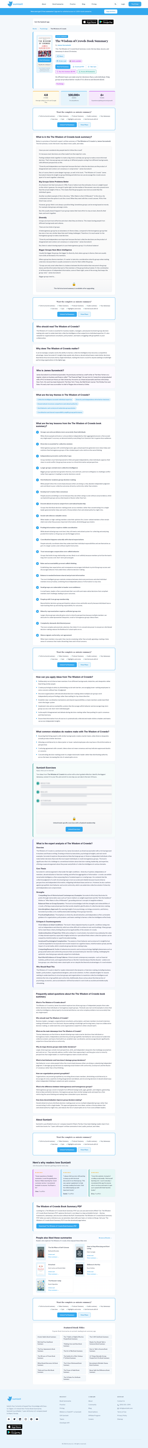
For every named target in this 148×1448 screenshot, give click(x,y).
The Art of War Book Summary (73, 1351)
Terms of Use (121, 1412)
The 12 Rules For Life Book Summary (72, 1378)
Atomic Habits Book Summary (47, 1337)
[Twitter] (14, 1419)
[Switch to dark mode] (115, 4)
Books (35, 29)
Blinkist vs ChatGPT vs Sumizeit (70, 1412)
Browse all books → (105, 1238)
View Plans (84, 125)
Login (123, 4)
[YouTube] (37, 1419)
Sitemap (120, 1419)
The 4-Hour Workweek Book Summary (73, 1364)
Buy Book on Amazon (45, 64)
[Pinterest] (31, 1419)
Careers (91, 1419)
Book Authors (93, 1412)
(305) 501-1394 (124, 1404)
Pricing (94, 4)
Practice (73, 4)
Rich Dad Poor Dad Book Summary (45, 1343)
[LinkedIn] (20, 1419)
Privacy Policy (122, 1415)
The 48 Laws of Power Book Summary (46, 1357)
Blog (83, 4)
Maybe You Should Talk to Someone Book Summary (98, 1343)
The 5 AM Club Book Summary (99, 1337)
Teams (62, 1419)
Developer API (65, 1423)
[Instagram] (26, 1419)
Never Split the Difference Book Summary (100, 1371)
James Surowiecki (64, 45)
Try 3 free (134, 4)
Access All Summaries (88, 71)
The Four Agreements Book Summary (46, 1350)
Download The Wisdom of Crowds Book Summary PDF (58, 1226)
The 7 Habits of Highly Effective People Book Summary (74, 1338)
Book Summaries (57, 4)
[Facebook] (9, 1419)
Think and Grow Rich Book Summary (46, 1371)
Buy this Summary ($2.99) (67, 71)
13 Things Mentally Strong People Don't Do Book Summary (99, 1357)
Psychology (44, 29)
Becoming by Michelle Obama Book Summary (99, 1364)
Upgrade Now (110, 11)
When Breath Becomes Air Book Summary (48, 1364)
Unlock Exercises (74, 829)
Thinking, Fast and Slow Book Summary (73, 1345)
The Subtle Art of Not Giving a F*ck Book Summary (73, 1357)
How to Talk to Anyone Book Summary (98, 1350)
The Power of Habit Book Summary (71, 1371)
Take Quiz (93, 66)
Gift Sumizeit (64, 1415)
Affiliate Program (94, 1415)
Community (92, 1404)
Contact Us (121, 1401)
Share (61, 56)
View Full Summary (44, 60)
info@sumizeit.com (126, 1408)
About (44, 4)
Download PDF (79, 66)
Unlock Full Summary (67, 125)
